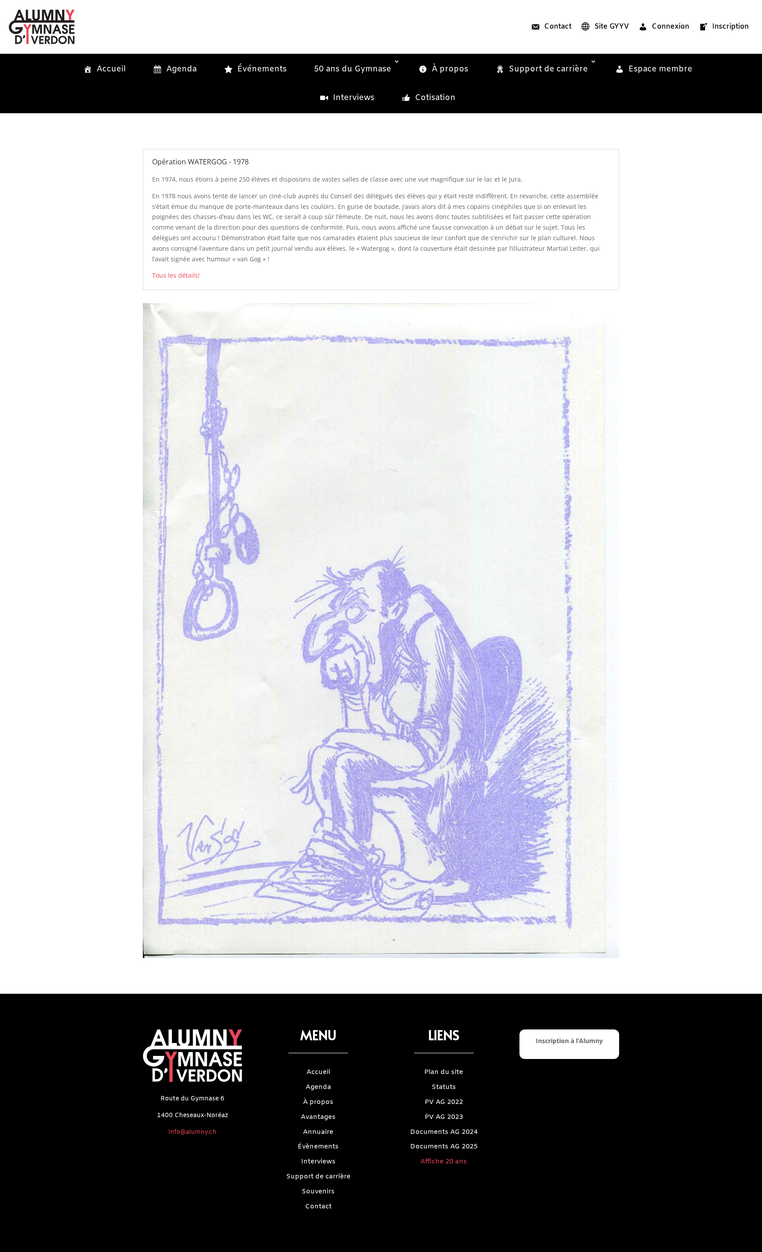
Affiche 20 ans (443, 1161)
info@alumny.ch (192, 1132)
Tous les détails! (176, 275)
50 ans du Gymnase (352, 69)
